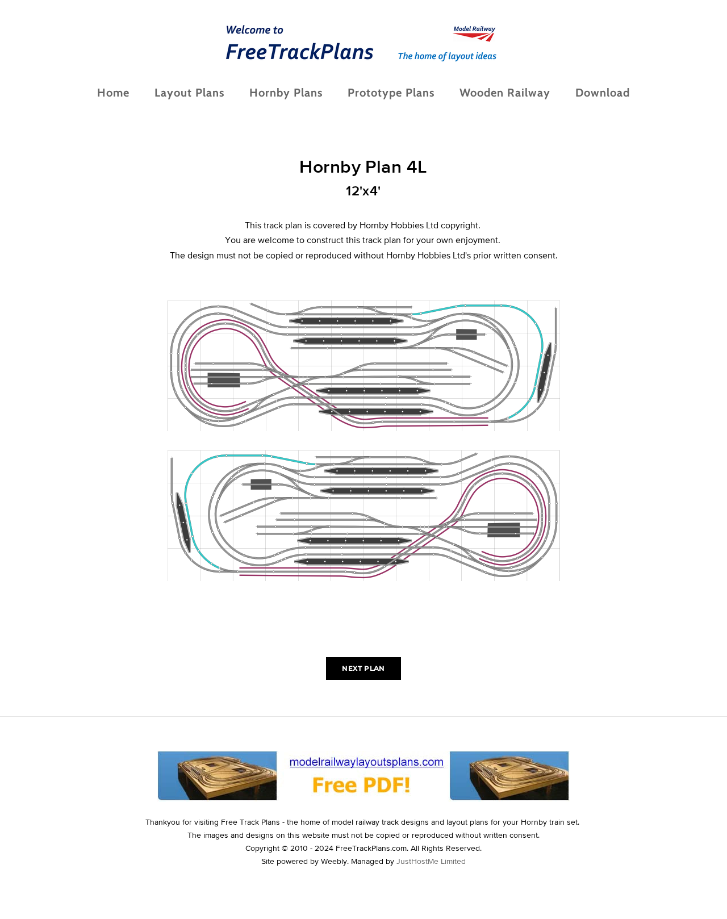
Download (602, 92)
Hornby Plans (286, 92)
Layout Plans (189, 92)
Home (113, 92)
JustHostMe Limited (431, 861)
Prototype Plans (391, 92)
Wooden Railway (504, 92)
